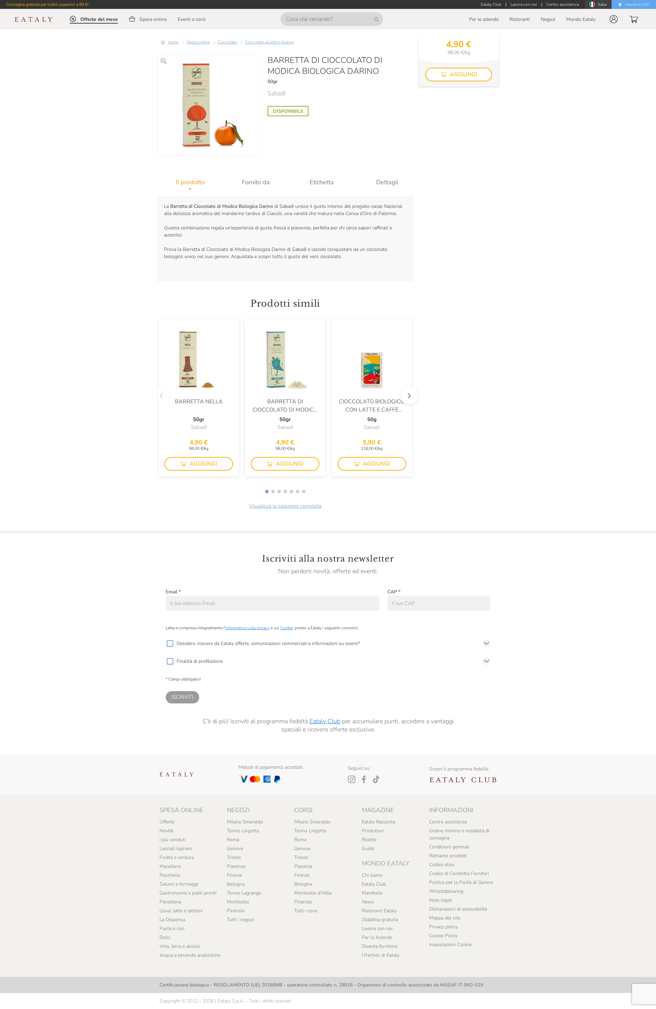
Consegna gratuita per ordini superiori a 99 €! (47, 4)
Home (173, 42)
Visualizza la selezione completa (285, 505)
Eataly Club (325, 721)
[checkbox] (170, 644)
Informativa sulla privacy (248, 628)
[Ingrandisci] (163, 61)
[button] (613, 19)
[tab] (190, 182)
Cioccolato (227, 42)
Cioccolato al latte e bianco (269, 42)
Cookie (286, 628)
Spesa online (198, 42)
